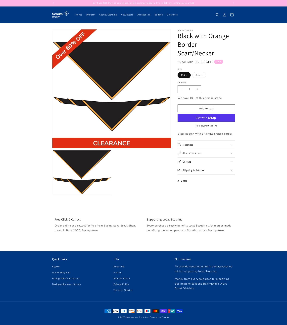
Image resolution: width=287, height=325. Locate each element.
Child (184, 75)
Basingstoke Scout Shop (137, 317)
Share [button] (184, 180)
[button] (217, 14)
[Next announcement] (233, 3)
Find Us (117, 272)
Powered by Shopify (159, 317)
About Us (118, 266)
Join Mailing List (61, 272)
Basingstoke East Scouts (66, 278)
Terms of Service (122, 290)
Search (56, 266)
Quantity (182, 82)
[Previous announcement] (53, 3)
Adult (201, 75)
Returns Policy (121, 278)
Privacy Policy (121, 284)
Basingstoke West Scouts (66, 284)
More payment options (206, 125)
